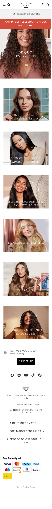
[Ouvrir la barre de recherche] (8, 5)
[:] (26, 105)
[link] (42, 5)
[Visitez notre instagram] (19, 375)
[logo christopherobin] (26, 5)
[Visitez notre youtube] (26, 375)
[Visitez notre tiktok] (32, 375)
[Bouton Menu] (3, 5)
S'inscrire (26, 361)
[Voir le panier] (47, 5)
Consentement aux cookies (26, 404)
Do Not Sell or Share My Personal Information (26, 411)
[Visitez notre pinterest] (39, 375)
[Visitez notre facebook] (12, 375)
